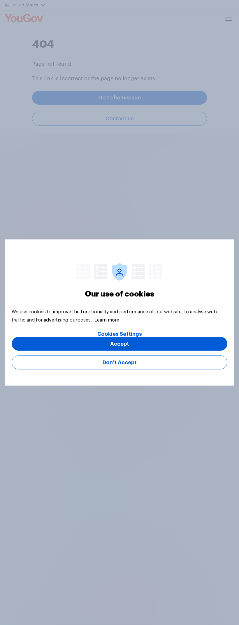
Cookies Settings (119, 334)
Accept (119, 344)
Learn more (106, 320)
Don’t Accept (120, 362)
